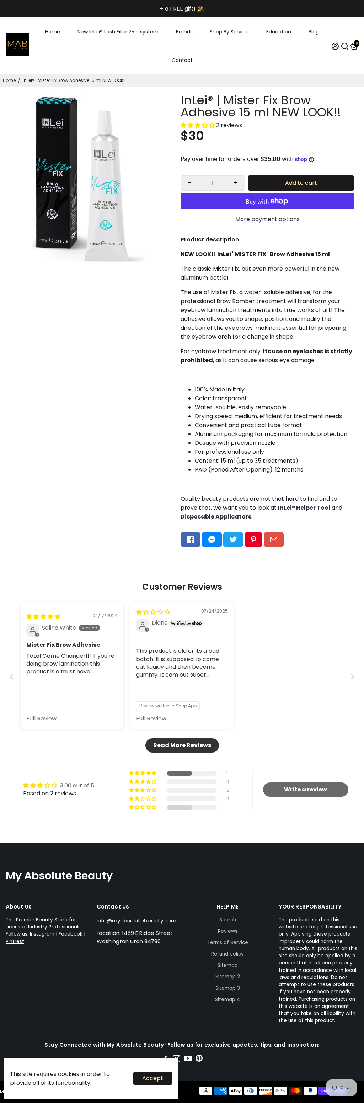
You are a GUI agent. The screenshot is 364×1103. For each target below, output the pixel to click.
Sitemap (228, 965)
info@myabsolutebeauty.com (136, 920)
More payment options (267, 219)
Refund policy (227, 954)
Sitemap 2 (227, 976)
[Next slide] (352, 676)
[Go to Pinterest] (253, 539)
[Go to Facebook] (190, 539)
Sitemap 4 (227, 999)
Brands (184, 31)
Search (227, 919)
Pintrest (15, 941)
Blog (314, 31)
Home (52, 31)
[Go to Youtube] (188, 1059)
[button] (198, 125)
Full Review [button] (41, 719)
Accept (152, 1078)
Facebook (70, 934)
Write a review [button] (305, 789)
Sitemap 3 (227, 988)
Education (278, 31)
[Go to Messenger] (212, 539)
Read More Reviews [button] (182, 745)
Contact (182, 60)
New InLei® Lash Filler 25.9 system (118, 31)
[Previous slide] (11, 676)
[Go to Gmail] (274, 539)
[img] (43, 617)
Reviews (227, 931)
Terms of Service (227, 942)
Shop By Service (229, 31)
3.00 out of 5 (77, 785)
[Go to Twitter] (233, 539)
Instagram (42, 934)
